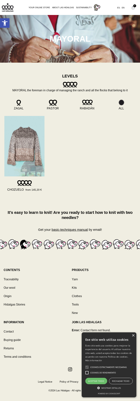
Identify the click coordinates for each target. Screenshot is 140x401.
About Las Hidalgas (63, 7)
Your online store (39, 7)
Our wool (9, 287)
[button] (4, 23)
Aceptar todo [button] (96, 381)
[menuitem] (118, 8)
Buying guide (12, 339)
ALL (121, 108)
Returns (9, 348)
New (75, 312)
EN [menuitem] (123, 8)
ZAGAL (19, 108)
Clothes (77, 296)
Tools (75, 304)
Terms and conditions (17, 356)
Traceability (11, 279)
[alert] (109, 364)
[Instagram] (70, 369)
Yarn (75, 279)
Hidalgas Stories (14, 304)
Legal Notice (45, 381)
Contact (9, 331)
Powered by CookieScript (109, 393)
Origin (7, 296)
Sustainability (84, 7)
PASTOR (53, 108)
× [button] (133, 335)
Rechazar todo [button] (120, 381)
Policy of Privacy (69, 381)
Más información (93, 360)
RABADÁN (87, 108)
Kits (74, 287)
